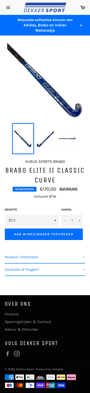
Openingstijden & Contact (28, 321)
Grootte (11, 209)
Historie (12, 314)
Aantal (66, 209)
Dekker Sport (25, 369)
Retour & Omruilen (21, 329)
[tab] (45, 257)
